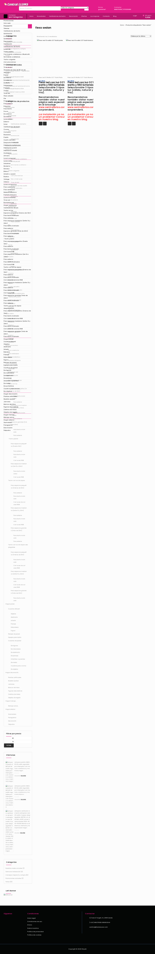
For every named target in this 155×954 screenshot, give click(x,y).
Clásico (6, 182)
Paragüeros (8, 425)
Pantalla (7, 88)
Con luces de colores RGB (13, 280)
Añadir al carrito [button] (40, 123)
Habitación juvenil (10, 148)
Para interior (8, 104)
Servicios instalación (13, 872)
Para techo (8, 109)
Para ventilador (9, 190)
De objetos (8, 391)
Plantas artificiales (10, 396)
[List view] (63, 36)
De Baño (7, 83)
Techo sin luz (8, 210)
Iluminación (8, 34)
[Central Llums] (16, 4)
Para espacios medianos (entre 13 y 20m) (17, 222)
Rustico (6, 177)
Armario (7, 156)
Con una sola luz (10, 62)
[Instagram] (8, 918)
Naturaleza (8, 357)
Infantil (6, 349)
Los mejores (8, 36)
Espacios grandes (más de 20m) (16, 231)
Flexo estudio (8, 96)
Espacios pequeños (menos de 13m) (17, 213)
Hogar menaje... (10, 415)
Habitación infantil (10, 150)
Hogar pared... (9, 339)
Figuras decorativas (11, 407)
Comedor (7, 132)
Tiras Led (7, 200)
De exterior (8, 80)
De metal (7, 383)
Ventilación (8, 44)
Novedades (8, 26)
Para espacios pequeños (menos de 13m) (17, 271)
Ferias (8, 882)
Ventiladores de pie (11, 208)
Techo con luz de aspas (12, 267)
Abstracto (7, 347)
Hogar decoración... (11, 394)
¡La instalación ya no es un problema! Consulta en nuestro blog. (53, 117)
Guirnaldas (8, 422)
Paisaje (6, 355)
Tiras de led (8, 67)
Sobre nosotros (33, 928)
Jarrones (7, 402)
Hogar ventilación (10, 205)
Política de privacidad (35, 932)
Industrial (7, 163)
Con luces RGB (9, 252)
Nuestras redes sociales (14, 868)
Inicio (31, 16)
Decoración (8, 41)
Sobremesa (8, 85)
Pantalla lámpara (10, 195)
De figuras (7, 370)
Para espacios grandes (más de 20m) (16, 296)
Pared (6, 75)
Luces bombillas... (10, 197)
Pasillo (6, 137)
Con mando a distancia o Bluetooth (17, 54)
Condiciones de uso (34, 921)
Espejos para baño (11, 365)
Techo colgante (9, 59)
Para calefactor (9, 187)
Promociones (9, 21)
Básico (6, 171)
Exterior (6, 122)
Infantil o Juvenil (9, 174)
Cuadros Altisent (10, 342)
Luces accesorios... (11, 184)
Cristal (6, 91)
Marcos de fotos (10, 404)
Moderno (7, 166)
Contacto (106, 16)
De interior (7, 78)
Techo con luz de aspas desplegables (12, 307)
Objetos (7, 344)
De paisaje (8, 378)
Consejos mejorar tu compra (16, 875)
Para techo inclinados (12, 262)
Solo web (7, 23)
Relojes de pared (10, 362)
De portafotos (9, 386)
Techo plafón (8, 52)
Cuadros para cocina (12, 389)
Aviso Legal (31, 918)
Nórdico (7, 169)
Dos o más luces (10, 65)
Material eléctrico (10, 192)
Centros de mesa (10, 410)
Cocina (6, 129)
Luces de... (7, 49)
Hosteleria (7, 153)
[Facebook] (5, 918)
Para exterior (8, 101)
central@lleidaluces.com (98, 927)
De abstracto (8, 375)
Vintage (6, 179)
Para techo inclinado (11, 215)
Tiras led (7, 93)
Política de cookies (34, 935)
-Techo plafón (9, 239)
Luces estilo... (8, 161)
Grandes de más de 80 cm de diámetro (15, 71)
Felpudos (7, 430)
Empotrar (7, 106)
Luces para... (8, 119)
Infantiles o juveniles (11, 381)
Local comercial (10, 158)
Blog (115, 16)
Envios (29, 925)
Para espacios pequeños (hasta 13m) (16, 242)
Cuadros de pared (10, 368)
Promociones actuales (13, 878)
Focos (6, 111)
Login (135, 16)
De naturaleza (9, 373)
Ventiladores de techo (12, 31)
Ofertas (6, 28)
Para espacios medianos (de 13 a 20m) (16, 255)
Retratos (7, 352)
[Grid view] (60, 36)
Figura (6, 360)
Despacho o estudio (11, 143)
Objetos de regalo (10, 412)
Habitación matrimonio (12, 145)
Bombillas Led (9, 203)
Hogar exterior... (10, 420)
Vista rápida (45, 123)
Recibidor (7, 135)
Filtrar (9, 745)
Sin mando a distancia (12, 57)
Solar (6, 124)
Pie (5, 98)
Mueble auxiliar (9, 399)
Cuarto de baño (9, 140)
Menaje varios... (9, 417)
